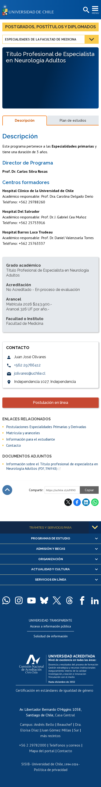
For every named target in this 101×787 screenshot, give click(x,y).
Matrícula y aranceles (23, 433)
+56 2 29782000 (32, 745)
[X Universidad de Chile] (57, 600)
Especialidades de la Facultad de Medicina (40, 39)
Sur (76, 730)
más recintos (50, 735)
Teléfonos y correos (64, 745)
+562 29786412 (27, 365)
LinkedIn (86, 502)
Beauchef (64, 724)
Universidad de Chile (47, 764)
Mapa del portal (41, 750)
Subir (7, 490)
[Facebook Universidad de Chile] (82, 600)
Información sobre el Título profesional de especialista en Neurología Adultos (52, 466)
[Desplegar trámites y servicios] (95, 527)
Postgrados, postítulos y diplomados (50, 26)
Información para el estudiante (30, 439)
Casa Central (65, 715)
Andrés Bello (44, 724)
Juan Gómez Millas (56, 730)
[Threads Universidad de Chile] (69, 600)
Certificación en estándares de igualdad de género (54, 690)
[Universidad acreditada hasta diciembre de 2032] (58, 667)
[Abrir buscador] (85, 10)
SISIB (25, 764)
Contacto (13, 445)
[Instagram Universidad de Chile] (19, 600)
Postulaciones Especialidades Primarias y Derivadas (46, 427)
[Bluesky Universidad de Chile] (44, 600)
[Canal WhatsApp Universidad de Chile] (6, 600)
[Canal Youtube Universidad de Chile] (31, 600)
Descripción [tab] (25, 120)
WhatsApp (95, 502)
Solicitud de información (51, 636)
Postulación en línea (50, 402)
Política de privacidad (50, 769)
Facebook (77, 502)
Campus (26, 724)
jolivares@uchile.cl (29, 373)
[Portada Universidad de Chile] (29, 10)
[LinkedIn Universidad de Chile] (95, 600)
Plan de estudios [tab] (73, 120)
